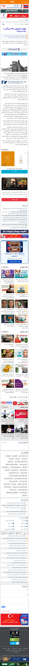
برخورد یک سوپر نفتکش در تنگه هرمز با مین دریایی (17, 570)
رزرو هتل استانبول (23, 470)
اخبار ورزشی (14, 648)
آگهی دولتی (7, 650)
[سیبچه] (14, 633)
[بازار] (14, 640)
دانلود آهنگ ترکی (7, 487)
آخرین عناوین (24, 533)
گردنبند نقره (11, 459)
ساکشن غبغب (24, 459)
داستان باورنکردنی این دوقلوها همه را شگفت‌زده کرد (17, 536)
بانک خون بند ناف (13, 490)
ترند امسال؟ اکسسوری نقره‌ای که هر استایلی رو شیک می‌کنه (15, 217)
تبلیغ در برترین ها (14, 650)
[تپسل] (2, 150)
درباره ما (9, 648)
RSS (10, 652)
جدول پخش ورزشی (8, 529)
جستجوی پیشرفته (16, 652)
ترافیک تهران (23, 526)
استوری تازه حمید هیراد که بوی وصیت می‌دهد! (16, 503)
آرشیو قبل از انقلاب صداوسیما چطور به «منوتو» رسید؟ (16, 574)
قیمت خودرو (23, 523)
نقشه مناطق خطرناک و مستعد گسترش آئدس (17, 514)
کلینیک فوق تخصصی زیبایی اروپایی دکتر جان (18, 475)
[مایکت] (14, 643)
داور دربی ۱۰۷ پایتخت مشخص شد (20, 560)
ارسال (3, 606)
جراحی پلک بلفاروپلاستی (14, 473)
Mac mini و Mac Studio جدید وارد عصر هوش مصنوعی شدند (14, 215)
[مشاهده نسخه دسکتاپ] (2, 2)
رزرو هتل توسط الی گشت (15, 467)
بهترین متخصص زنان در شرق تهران (20, 487)
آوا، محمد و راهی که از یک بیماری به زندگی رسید (17, 543)
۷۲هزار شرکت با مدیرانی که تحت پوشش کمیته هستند (16, 541)
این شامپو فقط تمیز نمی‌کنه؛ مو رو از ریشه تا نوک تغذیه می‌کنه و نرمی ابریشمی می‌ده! (14, 221)
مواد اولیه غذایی (5, 467)
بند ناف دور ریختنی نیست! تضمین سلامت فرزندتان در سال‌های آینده (14, 225)
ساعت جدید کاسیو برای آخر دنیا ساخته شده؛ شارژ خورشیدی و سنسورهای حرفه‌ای (15, 209)
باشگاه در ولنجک (24, 473)
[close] (1, 656)
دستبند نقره (17, 459)
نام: (27, 589)
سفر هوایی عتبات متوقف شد (21, 550)
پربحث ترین (3, 533)
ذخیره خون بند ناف (23, 481)
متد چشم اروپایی (14, 470)
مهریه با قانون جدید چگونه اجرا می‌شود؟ (19, 582)
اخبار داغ (17, 533)
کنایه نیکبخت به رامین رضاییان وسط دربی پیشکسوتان (16, 553)
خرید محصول (14, 200)
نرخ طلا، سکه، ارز (8, 521)
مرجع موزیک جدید (23, 464)
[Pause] (3, 165)
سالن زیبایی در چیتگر (13, 481)
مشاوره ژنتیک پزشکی (8, 478)
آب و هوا (10, 523)
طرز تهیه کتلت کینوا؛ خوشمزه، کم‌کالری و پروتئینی (17, 545)
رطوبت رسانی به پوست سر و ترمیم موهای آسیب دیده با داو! (15, 219)
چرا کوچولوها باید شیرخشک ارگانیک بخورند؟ (18, 227)
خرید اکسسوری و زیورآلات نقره (21, 461)
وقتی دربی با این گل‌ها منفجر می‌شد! (19, 567)
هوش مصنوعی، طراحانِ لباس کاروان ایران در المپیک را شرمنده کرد (15, 508)
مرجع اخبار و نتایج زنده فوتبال (12, 464)
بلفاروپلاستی (8, 456)
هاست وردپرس (7, 484)
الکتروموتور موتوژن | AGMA (12, 492)
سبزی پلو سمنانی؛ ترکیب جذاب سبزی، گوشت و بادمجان (16, 558)
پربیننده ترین (10, 533)
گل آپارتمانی (7, 470)
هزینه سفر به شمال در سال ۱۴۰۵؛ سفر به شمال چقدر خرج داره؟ (15, 572)
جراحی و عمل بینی (23, 492)
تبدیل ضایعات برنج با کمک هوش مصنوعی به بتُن (16, 511)
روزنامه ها (24, 521)
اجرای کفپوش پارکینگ (22, 490)
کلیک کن (14, 172)
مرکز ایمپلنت (24, 495)
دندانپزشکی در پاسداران (22, 484)
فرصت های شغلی (22, 650)
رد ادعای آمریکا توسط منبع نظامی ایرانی (19, 562)
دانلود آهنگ (24, 467)
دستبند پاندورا (10, 461)
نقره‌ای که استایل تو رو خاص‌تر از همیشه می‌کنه (17, 213)
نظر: (27, 595)
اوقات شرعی (23, 529)
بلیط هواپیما (14, 456)
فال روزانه (10, 526)
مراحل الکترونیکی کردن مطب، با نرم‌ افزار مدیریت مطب (16, 565)
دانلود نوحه (14, 484)
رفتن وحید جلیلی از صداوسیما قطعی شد (19, 579)
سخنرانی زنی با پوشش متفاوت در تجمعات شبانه (17, 548)
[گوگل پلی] (14, 636)
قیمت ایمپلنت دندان (23, 456)
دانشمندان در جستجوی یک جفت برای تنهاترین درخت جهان (14, 505)
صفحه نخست (25, 648)
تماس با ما (4, 648)
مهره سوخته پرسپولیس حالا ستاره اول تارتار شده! (17, 577)
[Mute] (5, 165)
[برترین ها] (12, 2)
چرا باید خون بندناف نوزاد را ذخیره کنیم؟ (19, 212)
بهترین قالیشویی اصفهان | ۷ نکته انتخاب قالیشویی (17, 555)
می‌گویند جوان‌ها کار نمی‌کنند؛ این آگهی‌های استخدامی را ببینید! (14, 538)
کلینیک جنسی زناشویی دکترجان (20, 478)
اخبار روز (19, 648)
